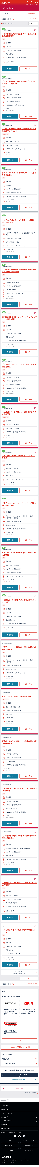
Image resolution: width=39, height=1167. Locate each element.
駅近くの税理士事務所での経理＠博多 (16, 696)
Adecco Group (29, 1150)
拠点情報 (3, 1132)
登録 (27, 4)
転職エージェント (9, 1145)
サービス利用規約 (26, 1160)
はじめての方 (4, 1117)
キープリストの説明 (37, 1093)
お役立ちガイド (5, 1124)
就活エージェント (29, 1145)
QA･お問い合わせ (5, 1128)
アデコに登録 (4, 1105)
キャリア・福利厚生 (6, 1121)
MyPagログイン (5, 1109)
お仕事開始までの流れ (19, 1079)
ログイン (32, 4)
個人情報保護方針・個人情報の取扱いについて (12, 1160)
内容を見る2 (19, 1059)
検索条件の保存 (13, 19)
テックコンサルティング (29, 1140)
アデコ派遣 (3, 1100)
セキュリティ (5, 1162)
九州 (8, 1100)
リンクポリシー (12, 1162)
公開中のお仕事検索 (6, 1113)
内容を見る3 (19, 1063)
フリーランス (9, 1150)
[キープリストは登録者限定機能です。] (35, 29)
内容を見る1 (19, 1054)
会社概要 (18, 1132)
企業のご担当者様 (11, 1132)
